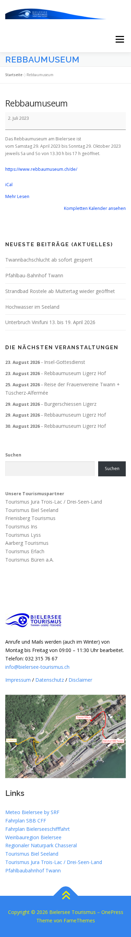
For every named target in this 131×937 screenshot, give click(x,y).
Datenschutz (49, 679)
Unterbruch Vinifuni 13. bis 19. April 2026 (50, 322)
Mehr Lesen (17, 196)
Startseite (13, 74)
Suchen (13, 455)
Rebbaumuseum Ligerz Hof (75, 373)
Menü (119, 39)
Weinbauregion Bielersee (33, 837)
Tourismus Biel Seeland (31, 510)
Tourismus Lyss (23, 535)
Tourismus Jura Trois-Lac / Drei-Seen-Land (53, 501)
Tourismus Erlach (24, 551)
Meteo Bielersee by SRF (32, 812)
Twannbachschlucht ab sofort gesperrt (49, 259)
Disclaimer (80, 679)
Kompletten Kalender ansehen (95, 208)
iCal (9, 185)
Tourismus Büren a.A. (29, 559)
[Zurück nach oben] (65, 896)
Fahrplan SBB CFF (25, 820)
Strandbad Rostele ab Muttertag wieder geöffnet (60, 291)
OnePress (112, 912)
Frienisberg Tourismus (30, 518)
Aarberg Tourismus (27, 543)
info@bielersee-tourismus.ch (37, 667)
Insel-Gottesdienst (64, 362)
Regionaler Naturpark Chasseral (41, 845)
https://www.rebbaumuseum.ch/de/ (41, 169)
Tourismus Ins (21, 526)
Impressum (18, 679)
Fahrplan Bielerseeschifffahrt (37, 829)
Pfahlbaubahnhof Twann (33, 870)
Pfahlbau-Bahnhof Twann (34, 275)
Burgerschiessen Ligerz (70, 404)
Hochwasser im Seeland (32, 306)
